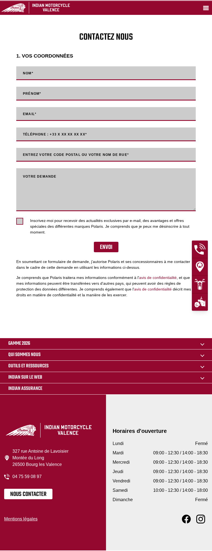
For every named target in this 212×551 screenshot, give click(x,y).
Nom (28, 73)
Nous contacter (28, 494)
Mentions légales (21, 519)
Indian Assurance (25, 389)
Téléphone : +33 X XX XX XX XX (55, 134)
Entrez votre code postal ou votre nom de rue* (76, 154)
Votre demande (40, 176)
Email (29, 114)
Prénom (32, 93)
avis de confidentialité (158, 277)
